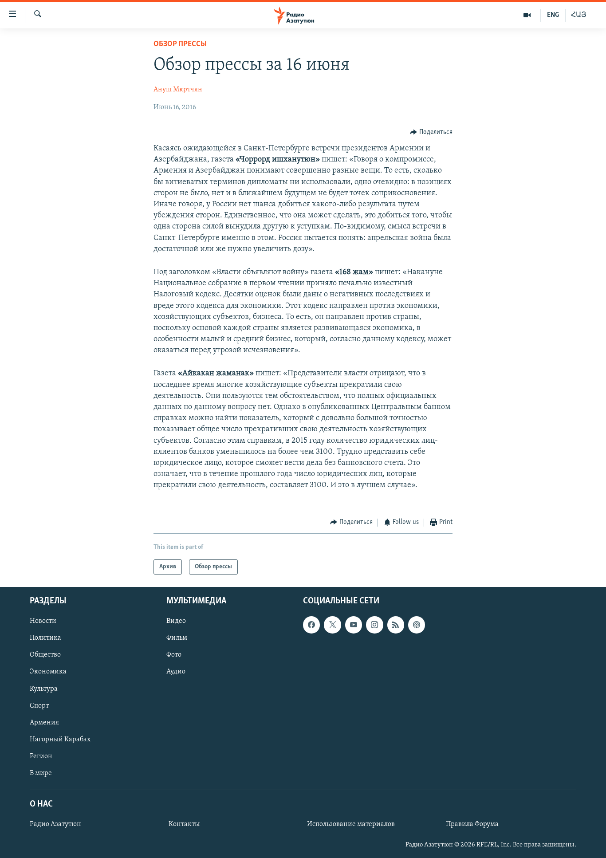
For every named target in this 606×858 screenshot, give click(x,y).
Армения (44, 722)
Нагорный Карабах (60, 739)
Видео (176, 621)
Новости (43, 621)
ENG (553, 15)
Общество (45, 654)
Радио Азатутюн (55, 824)
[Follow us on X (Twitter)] (332, 624)
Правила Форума (472, 824)
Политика (45, 638)
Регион (41, 756)
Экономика (48, 672)
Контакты (184, 824)
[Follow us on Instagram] (374, 624)
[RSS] (395, 624)
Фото (173, 654)
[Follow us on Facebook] (311, 624)
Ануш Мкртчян (177, 89)
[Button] (431, 132)
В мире (41, 773)
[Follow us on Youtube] (353, 624)
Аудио (175, 672)
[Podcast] (416, 624)
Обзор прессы (180, 44)
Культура (44, 689)
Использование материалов (351, 824)
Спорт (39, 705)
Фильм (176, 638)
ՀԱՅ (578, 15)
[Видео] (527, 15)
